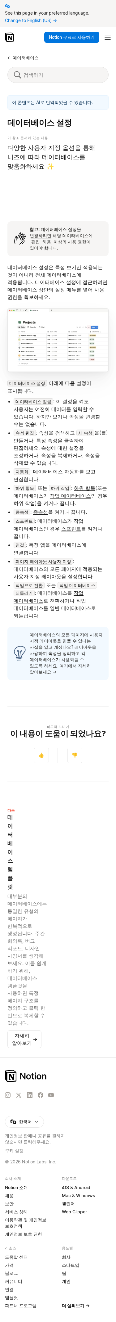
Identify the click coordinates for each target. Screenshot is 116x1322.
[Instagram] (7, 1095)
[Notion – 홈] (10, 37)
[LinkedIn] (30, 1095)
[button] (58, 340)
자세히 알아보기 (24, 1039)
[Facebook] (40, 1095)
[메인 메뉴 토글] (107, 37)
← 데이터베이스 (23, 57)
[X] (18, 1095)
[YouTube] (51, 1095)
